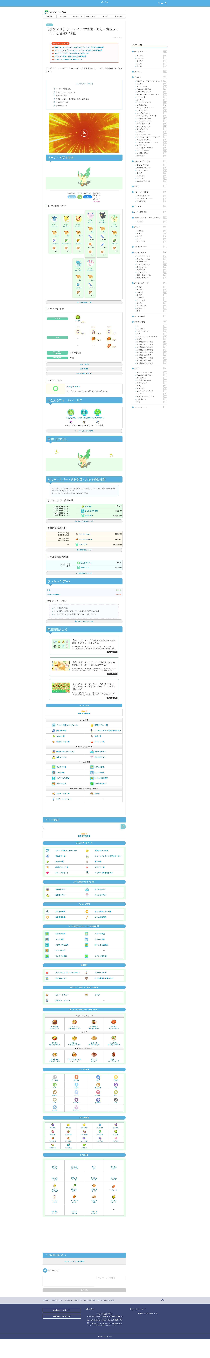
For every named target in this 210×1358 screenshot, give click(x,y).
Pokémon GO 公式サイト (61, 1310)
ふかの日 (151, 100)
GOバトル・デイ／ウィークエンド (151, 81)
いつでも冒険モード (151, 380)
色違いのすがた (61, 96)
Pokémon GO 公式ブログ (61, 1316)
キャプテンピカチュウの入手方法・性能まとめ (72, 53)
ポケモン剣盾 (149, 316)
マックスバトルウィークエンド (151, 137)
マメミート (114, 1190)
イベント (63, 16)
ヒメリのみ (52, 1141)
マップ (105, 16)
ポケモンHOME (149, 247)
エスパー (98, 1095)
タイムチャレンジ (151, 126)
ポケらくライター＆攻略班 (74, 1261)
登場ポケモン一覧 (101, 725)
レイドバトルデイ (151, 150)
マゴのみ (115, 1141)
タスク (151, 386)
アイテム (151, 56)
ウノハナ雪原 (99, 772)
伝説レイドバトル (151, 181)
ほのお (76, 1080)
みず (98, 1080)
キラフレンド (151, 383)
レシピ (151, 63)
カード (151, 233)
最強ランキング (91, 16)
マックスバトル (150, 407)
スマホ (149, 186)
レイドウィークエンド (151, 148)
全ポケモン (89, 515)
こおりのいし (79, 287)
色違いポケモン (151, 278)
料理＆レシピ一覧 (63, 742)
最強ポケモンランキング (65, 751)
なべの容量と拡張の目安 (104, 978)
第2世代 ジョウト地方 (151, 344)
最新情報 (49, 16)
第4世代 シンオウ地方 (151, 350)
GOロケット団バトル (151, 198)
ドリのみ (77, 320)
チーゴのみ (100, 1134)
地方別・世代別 (151, 153)
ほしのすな (151, 328)
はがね (54, 1110)
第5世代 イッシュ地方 (151, 352)
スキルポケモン (100, 757)
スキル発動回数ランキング (84, 573)
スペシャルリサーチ (151, 118)
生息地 (151, 66)
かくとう (98, 1087)
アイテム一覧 (99, 742)
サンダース (66, 226)
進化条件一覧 (61, 730)
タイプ (151, 173)
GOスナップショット (151, 372)
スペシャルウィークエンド (151, 116)
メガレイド (151, 176)
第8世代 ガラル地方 (151, 360)
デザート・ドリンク (63, 799)
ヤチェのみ (68, 1147)
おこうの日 (151, 97)
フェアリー (76, 1110)
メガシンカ (151, 269)
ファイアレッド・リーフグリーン (150, 218)
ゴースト (76, 1103)
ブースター (78, 226)
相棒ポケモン (151, 399)
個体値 (151, 339)
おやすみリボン (61, 978)
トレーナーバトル (150, 192)
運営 (157, 1313)
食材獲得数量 (60, 917)
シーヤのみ (84, 1134)
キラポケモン (151, 262)
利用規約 (140, 1313)
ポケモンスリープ (150, 283)
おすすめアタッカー (151, 168)
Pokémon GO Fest (151, 89)
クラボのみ (68, 1134)
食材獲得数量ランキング (84, 550)
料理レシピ (119, 16)
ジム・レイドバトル (150, 161)
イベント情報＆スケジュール (67, 725)
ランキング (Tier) (62, 102)
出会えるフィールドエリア (66, 92)
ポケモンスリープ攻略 (58, 12)
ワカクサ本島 (71, 418)
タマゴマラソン (151, 129)
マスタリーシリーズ (151, 134)
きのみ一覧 (60, 736)
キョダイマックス (151, 259)
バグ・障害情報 (150, 212)
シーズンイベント (151, 113)
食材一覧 (98, 736)
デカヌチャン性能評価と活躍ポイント (68, 59)
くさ (54, 1087)
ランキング (151, 241)
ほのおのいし (79, 243)
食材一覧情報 (84, 368)
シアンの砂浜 (99, 767)
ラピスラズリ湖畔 (84, 418)
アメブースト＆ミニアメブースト (67, 973)
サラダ (97, 793)
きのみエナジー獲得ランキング (84, 521)
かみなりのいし (66, 243)
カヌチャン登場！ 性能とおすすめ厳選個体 (70, 56)
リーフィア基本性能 (63, 89)
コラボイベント (151, 105)
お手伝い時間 (60, 911)
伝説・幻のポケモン (151, 275)
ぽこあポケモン (150, 52)
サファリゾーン (151, 110)
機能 (151, 311)
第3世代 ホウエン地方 (151, 347)
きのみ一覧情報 (84, 364)
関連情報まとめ (61, 106)
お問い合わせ (149, 1313)
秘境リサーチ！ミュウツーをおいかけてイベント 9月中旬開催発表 (79, 47)
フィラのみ (68, 1141)
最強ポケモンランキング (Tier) (84, 621)
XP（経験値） (151, 378)
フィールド (151, 300)
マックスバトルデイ (151, 140)
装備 (151, 402)
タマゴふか (151, 388)
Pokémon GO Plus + (151, 375)
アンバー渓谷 (61, 784)
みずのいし (56, 243)
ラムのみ (84, 1147)
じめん (54, 1095)
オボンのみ (84, 1127)
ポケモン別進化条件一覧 (84, 302)
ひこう (76, 1095)
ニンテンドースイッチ (151, 391)
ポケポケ (150, 227)
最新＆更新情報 (84, 713)
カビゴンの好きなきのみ (104, 873)
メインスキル (151, 306)
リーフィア (114, 226)
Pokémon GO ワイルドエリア (151, 94)
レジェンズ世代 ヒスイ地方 (151, 336)
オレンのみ (100, 1127)
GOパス (151, 84)
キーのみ (52, 1134)
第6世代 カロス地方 (151, 355)
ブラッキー (102, 222)
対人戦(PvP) (151, 201)
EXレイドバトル (151, 165)
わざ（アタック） (151, 331)
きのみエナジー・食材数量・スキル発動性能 (72, 99)
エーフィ (90, 222)
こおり (76, 1087)
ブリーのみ (84, 1141)
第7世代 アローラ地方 (151, 358)
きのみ (151, 287)
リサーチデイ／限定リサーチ (151, 142)
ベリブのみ (100, 1141)
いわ (54, 1102)
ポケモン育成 (150, 322)
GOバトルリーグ (151, 196)
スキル (87, 197)
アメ (151, 334)
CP (151, 326)
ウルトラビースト (151, 256)
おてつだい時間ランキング (84, 373)
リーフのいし (115, 243)
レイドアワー (151, 145)
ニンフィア (90, 270)
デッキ (151, 239)
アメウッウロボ (100, 973)
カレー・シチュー (63, 793)
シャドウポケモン (151, 264)
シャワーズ (54, 226)
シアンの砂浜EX (101, 956)
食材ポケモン (61, 757)
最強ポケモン (60, 889)
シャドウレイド (151, 170)
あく (115, 1102)
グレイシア (78, 270)
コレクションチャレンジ (151, 108)
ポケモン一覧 (77, 16)
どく (115, 1087)
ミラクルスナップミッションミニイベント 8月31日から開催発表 (78, 50)
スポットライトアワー (151, 121)
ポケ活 (150, 368)
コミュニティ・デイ (151, 102)
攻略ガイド (151, 156)
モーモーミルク (85, 534)
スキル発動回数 (100, 917)
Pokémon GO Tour (151, 92)
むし (115, 1095)
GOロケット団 (151, 86)
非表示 (90, 84)
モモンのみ (52, 1147)
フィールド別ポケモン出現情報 (84, 431)
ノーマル (54, 1080)
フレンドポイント (62, 873)
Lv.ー (57, 236)
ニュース (150, 206)
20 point (96, 201)
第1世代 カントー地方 (151, 342)
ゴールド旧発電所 (101, 778)
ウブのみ (68, 1127)
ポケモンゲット (150, 252)
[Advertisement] (84, 1235)
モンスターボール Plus (151, 396)
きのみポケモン (100, 751)
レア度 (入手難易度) (53, 594)
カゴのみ (115, 1127)
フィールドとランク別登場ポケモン (108, 730)
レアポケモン (151, 272)
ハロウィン (151, 132)
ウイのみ (52, 1127)
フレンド (151, 394)
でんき (115, 1080)
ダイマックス (151, 267)
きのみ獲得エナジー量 (103, 911)
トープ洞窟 (60, 772)
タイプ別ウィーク (151, 124)
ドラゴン (98, 1103)
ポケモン (49, 24)
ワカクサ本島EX (98, 418)
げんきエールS (73, 387)
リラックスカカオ (85, 539)
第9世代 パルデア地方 (151, 363)
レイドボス (151, 178)
